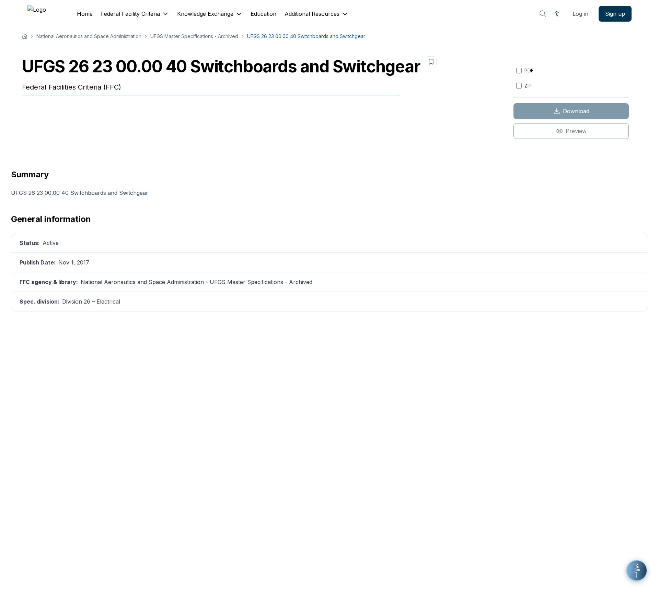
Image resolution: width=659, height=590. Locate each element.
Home (85, 13)
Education (263, 13)
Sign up (615, 13)
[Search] (543, 14)
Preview (576, 131)
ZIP (528, 85)
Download (576, 111)
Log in (580, 13)
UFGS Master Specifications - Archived (194, 36)
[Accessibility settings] (557, 14)
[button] (637, 570)
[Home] (24, 36)
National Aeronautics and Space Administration (88, 36)
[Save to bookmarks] (431, 61)
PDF (529, 70)
